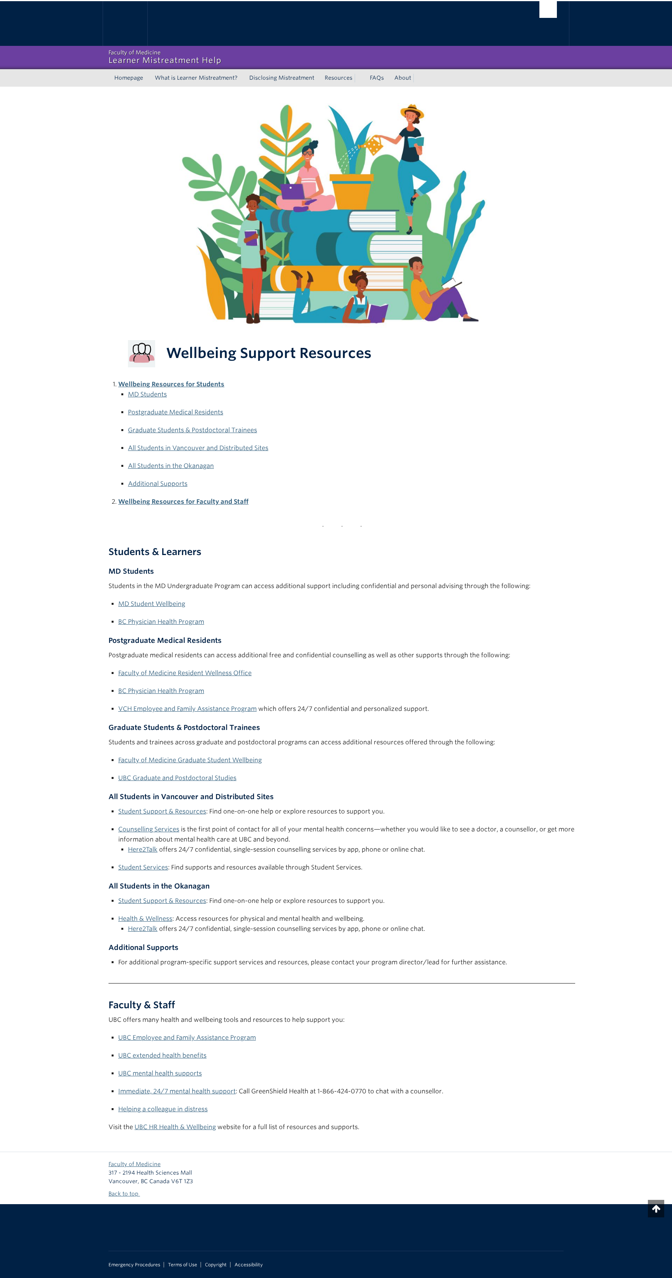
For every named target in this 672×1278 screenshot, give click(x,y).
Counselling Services (148, 829)
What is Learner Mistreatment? (196, 78)
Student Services (143, 867)
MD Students (147, 394)
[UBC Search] (548, 9)
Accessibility (248, 1265)
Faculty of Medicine (134, 1164)
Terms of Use (182, 1265)
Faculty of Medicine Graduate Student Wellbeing (190, 760)
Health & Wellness (145, 918)
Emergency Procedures (134, 1265)
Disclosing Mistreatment (281, 78)
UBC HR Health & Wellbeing (175, 1127)
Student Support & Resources (162, 811)
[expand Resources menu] (359, 78)
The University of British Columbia (125, 23)
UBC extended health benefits (162, 1055)
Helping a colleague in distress (163, 1109)
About (402, 78)
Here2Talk (143, 849)
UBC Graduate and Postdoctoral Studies (177, 778)
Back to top (124, 1194)
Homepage (128, 78)
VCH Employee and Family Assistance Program (187, 708)
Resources (338, 78)
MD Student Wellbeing (151, 604)
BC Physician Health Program (161, 621)
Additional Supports (157, 483)
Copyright (216, 1265)
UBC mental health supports (160, 1073)
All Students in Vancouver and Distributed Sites (198, 448)
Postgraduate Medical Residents (175, 412)
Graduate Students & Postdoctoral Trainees (192, 430)
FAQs (377, 78)
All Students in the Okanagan (171, 466)
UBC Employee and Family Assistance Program (187, 1037)
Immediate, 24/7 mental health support (177, 1091)
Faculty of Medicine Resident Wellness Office (185, 673)
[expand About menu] (418, 78)
